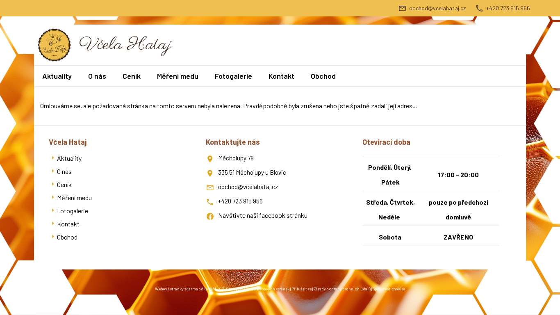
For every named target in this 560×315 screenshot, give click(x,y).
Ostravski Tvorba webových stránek (257, 288)
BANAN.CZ (214, 288)
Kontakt (281, 75)
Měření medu (177, 75)
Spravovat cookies (389, 288)
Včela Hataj (125, 45)
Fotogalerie (233, 75)
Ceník (132, 75)
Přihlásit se (301, 288)
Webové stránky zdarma (176, 288)
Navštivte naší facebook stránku (262, 215)
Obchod (323, 75)
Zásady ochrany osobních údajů (342, 288)
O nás (97, 75)
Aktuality (57, 75)
